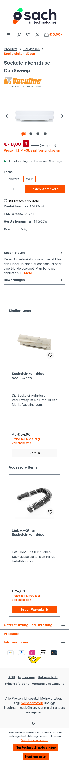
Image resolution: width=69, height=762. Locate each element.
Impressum (26, 677)
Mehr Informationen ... (34, 740)
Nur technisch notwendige (36, 747)
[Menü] (8, 34)
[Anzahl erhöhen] (19, 189)
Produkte (11, 634)
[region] (34, 115)
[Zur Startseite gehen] (34, 16)
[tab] (33, 262)
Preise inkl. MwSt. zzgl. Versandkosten (32, 150)
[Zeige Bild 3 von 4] (37, 133)
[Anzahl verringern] (8, 189)
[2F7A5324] (34, 115)
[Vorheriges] (7, 116)
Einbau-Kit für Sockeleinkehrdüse (28, 532)
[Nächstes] (62, 116)
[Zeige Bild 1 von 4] (23, 133)
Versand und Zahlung (48, 684)
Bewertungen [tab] (14, 280)
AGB (11, 677)
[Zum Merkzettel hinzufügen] (50, 355)
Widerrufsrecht (17, 684)
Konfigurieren (35, 757)
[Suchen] (19, 34)
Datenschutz (48, 677)
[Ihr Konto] (37, 34)
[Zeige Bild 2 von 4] (30, 133)
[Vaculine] (34, 82)
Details (34, 453)
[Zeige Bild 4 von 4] (45, 133)
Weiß (29, 179)
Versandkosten (32, 703)
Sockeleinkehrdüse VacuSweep (28, 376)
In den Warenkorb (45, 189)
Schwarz (12, 179)
